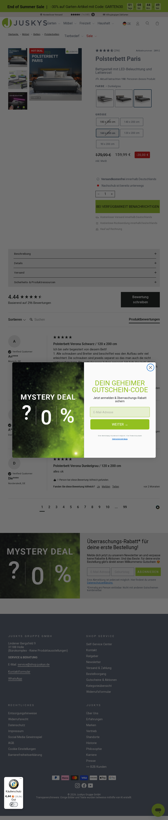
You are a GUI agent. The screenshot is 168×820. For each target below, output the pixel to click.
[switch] (14, 804)
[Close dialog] (150, 367)
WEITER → (120, 424)
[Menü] (20, 779)
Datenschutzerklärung (119, 439)
